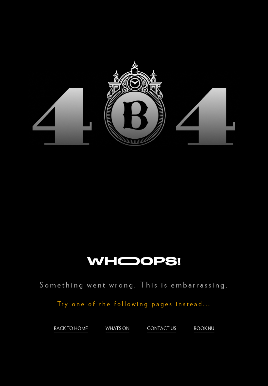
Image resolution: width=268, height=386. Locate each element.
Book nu (204, 328)
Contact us (161, 328)
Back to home (71, 328)
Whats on (117, 328)
